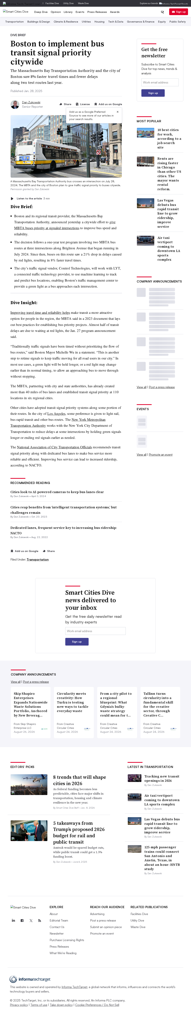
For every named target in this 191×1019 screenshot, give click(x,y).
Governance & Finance (140, 21)
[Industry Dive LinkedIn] (13, 921)
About (54, 914)
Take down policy (61, 1005)
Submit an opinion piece (106, 927)
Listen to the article (33, 198)
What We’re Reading (63, 953)
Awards (115, 11)
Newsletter (57, 933)
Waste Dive (83, 3)
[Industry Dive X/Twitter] (31, 921)
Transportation (14, 21)
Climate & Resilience (66, 21)
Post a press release (162, 387)
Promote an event (161, 454)
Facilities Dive (52, 3)
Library (68, 11)
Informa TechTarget (74, 987)
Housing (99, 21)
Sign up (181, 11)
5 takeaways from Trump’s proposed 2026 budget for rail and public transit (79, 832)
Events (80, 11)
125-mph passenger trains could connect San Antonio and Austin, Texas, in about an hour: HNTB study (162, 858)
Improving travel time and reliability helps (40, 312)
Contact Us (57, 927)
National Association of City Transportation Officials (54, 447)
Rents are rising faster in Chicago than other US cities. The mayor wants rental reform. (169, 173)
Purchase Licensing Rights (67, 940)
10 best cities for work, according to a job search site (169, 138)
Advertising (97, 914)
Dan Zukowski (31, 102)
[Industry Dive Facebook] (22, 921)
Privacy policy (19, 1005)
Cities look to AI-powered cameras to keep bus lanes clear (57, 492)
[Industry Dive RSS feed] (40, 921)
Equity (162, 21)
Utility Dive (68, 3)
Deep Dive (41, 11)
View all (141, 387)
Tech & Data (115, 21)
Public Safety (178, 21)
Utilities (86, 21)
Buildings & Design (38, 21)
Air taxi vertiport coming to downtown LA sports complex (168, 249)
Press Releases (97, 11)
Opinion (56, 11)
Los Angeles (56, 413)
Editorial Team (59, 920)
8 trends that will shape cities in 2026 (79, 780)
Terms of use (38, 1005)
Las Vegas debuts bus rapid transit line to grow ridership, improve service (168, 213)
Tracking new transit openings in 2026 (162, 778)
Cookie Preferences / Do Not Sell (97, 1005)
